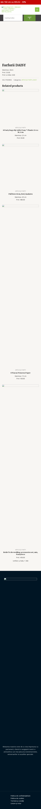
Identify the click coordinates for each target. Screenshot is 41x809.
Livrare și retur (16, 803)
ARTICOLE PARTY (27, 80)
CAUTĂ (29, 18)
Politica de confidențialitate (20, 796)
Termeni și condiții (17, 801)
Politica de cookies (17, 798)
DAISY (35, 80)
